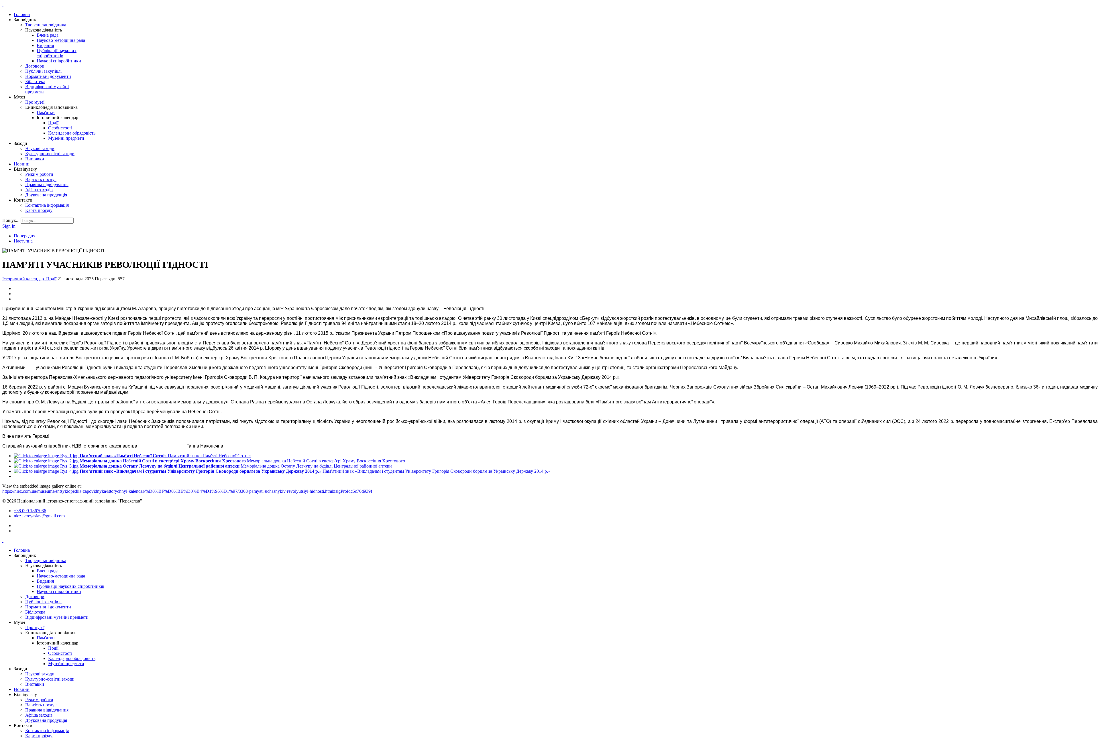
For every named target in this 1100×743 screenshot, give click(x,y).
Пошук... (10, 220)
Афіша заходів (39, 189)
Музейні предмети (66, 138)
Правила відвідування (46, 184)
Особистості (60, 127)
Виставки (34, 158)
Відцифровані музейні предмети (57, 617)
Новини (22, 163)
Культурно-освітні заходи (49, 153)
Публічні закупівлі (43, 71)
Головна (22, 14)
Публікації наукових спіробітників (56, 53)
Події (53, 122)
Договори (34, 66)
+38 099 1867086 (30, 510)
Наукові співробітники (59, 60)
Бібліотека (35, 81)
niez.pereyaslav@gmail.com (39, 515)
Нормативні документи (48, 76)
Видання (45, 45)
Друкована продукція (46, 194)
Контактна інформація (47, 205)
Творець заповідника (45, 24)
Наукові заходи (39, 148)
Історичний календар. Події (29, 278)
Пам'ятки (46, 112)
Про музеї (34, 102)
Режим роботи (39, 174)
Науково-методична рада (61, 40)
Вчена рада (47, 35)
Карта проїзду (38, 210)
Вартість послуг (40, 179)
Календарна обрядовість (71, 133)
